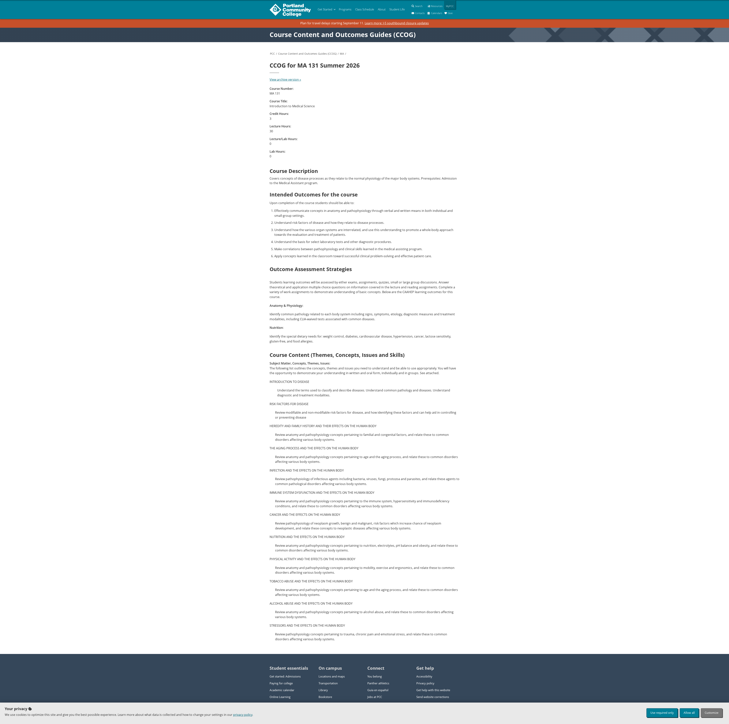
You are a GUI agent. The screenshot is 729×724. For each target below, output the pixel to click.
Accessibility (424, 676)
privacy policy (242, 715)
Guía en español (377, 690)
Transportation (328, 683)
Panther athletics (378, 683)
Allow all (689, 713)
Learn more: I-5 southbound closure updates (397, 23)
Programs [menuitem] (345, 9)
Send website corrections (432, 697)
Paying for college (281, 683)
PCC (272, 53)
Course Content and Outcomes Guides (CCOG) (343, 34)
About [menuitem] (382, 9)
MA (342, 53)
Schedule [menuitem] (364, 9)
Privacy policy (425, 683)
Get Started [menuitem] (325, 9)
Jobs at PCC (374, 697)
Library (323, 690)
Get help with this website (433, 690)
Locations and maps (332, 676)
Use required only (662, 713)
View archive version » (285, 79)
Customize (711, 713)
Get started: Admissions (285, 676)
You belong (374, 676)
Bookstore (325, 697)
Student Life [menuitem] (397, 9)
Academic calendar (282, 690)
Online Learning (280, 697)
